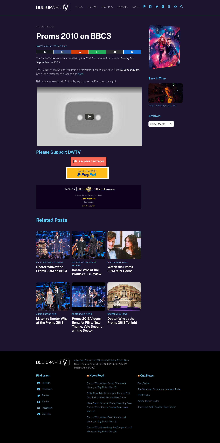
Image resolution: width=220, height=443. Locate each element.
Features (107, 7)
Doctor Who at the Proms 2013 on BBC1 (51, 269)
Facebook (46, 389)
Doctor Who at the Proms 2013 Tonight (122, 320)
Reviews (92, 7)
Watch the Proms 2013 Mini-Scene (120, 269)
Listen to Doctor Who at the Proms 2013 (51, 320)
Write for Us (102, 360)
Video (63, 45)
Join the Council (88, 206)
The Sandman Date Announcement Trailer (159, 389)
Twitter (45, 395)
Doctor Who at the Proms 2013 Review (86, 272)
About (126, 360)
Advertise (78, 360)
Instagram (47, 407)
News (79, 7)
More (135, 7)
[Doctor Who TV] (53, 10)
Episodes (122, 7)
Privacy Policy (115, 360)
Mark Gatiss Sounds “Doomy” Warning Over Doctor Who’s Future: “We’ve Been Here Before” (109, 407)
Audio (39, 45)
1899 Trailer (144, 395)
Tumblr (45, 401)
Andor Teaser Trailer (148, 401)
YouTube (46, 414)
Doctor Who (51, 45)
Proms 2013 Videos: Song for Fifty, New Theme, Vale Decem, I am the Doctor (88, 324)
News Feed (96, 375)
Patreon (45, 382)
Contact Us (90, 360)
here (80, 73)
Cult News (147, 375)
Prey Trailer (144, 383)
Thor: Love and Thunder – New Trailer (157, 407)
